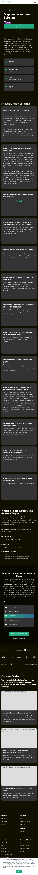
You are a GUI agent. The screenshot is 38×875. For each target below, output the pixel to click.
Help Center (5, 857)
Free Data (23, 818)
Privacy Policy (25, 846)
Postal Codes (12, 615)
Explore (3, 818)
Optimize (4, 824)
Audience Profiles (13, 620)
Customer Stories (7, 854)
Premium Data (25, 821)
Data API (23, 824)
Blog (2, 846)
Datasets (6, 10)
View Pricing (19, 30)
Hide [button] (19, 871)
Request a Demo (19, 26)
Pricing (22, 831)
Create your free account (19, 634)
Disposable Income (15, 10)
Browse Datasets (19, 638)
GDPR (22, 851)
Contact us (5, 851)
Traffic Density (13, 624)
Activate (4, 821)
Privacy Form (24, 848)
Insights (4, 848)
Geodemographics (14, 607)
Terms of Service (26, 843)
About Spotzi (5, 843)
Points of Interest (13, 611)
